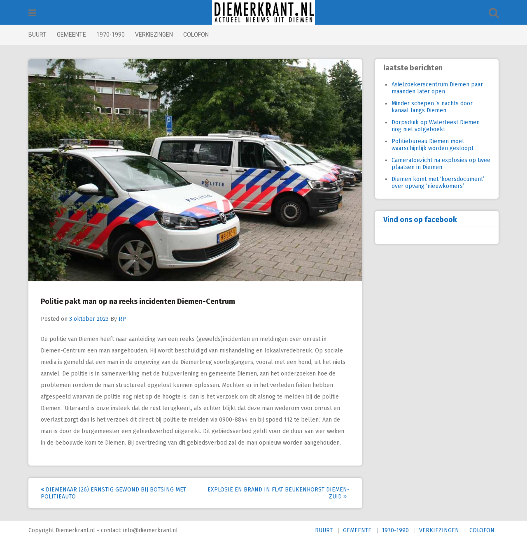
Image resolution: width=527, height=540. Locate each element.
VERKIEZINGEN (154, 34)
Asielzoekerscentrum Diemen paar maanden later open (437, 88)
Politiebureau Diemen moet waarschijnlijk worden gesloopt (432, 145)
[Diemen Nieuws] (263, 12)
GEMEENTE (71, 34)
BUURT (37, 34)
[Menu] (32, 13)
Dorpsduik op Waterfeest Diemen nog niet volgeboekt (436, 126)
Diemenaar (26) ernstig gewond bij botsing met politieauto (113, 493)
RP (122, 318)
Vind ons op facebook (420, 219)
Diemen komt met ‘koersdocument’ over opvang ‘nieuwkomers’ (438, 183)
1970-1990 (110, 34)
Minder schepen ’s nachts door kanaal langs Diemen (432, 107)
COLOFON (196, 34)
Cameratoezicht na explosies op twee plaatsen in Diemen (441, 164)
